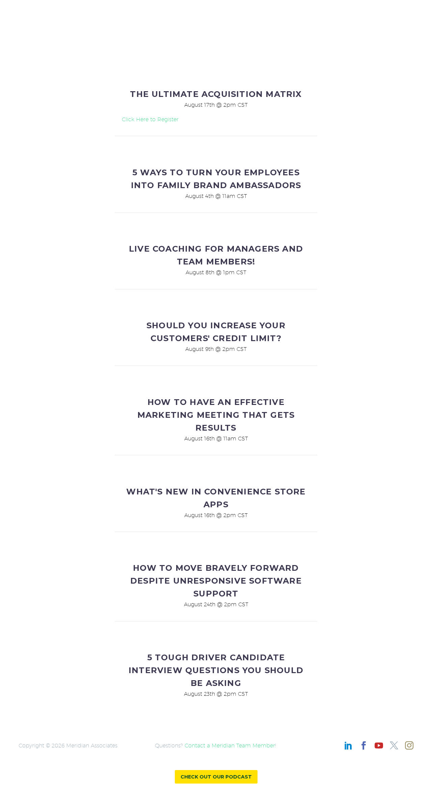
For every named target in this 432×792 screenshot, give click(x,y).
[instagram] (409, 745)
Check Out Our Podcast (216, 777)
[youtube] (379, 745)
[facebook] (363, 745)
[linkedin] (348, 745)
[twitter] (394, 745)
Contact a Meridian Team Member (230, 745)
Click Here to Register (150, 119)
